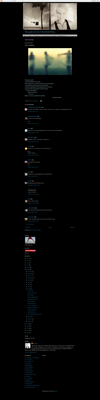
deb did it (35, 343)
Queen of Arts (29, 372)
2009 (27, 328)
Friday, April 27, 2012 (32, 212)
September (30, 278)
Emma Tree (28, 363)
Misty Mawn (29, 369)
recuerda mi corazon (30, 387)
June (29, 284)
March (29, 316)
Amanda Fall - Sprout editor (34, 107)
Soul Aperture (29, 378)
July (29, 282)
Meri (29, 199)
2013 (27, 267)
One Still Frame (29, 370)
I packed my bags (31, 312)
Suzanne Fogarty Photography (32, 385)
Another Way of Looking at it (32, 357)
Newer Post (27, 227)
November (30, 273)
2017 (27, 258)
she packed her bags (32, 293)
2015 (27, 262)
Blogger (55, 391)
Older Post (72, 227)
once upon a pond (31, 303)
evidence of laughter (32, 310)
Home (25, 35)
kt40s (29, 172)
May (29, 286)
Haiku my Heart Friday (33, 307)
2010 (27, 326)
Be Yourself (28, 359)
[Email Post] (41, 100)
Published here (61, 35)
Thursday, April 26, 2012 (33, 194)
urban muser (31, 217)
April (29, 288)
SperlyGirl (28, 380)
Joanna (29, 181)
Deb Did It (54, 35)
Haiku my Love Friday (32, 299)
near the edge (30, 290)
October (29, 275)
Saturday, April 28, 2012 (33, 221)
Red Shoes (28, 376)
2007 (27, 332)
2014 (27, 265)
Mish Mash (37, 35)
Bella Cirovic (31, 137)
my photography (46, 35)
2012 (27, 269)
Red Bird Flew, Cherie (31, 374)
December (30, 271)
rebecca (29, 160)
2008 (27, 330)
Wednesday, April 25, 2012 (34, 185)
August (29, 280)
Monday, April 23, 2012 (33, 111)
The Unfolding (31, 295)
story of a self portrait (32, 305)
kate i (29, 128)
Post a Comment (30, 224)
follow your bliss (31, 301)
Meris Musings (29, 367)
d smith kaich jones (32, 116)
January (29, 321)
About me (30, 35)
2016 (27, 260)
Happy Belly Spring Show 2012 (34, 314)
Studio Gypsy (29, 383)
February (30, 319)
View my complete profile (30, 352)
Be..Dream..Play (29, 361)
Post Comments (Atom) (36, 230)
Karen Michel (29, 365)
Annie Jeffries (31, 208)
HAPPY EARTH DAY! (33, 297)
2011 (27, 324)
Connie (29, 146)
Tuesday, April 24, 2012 (33, 141)
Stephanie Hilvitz (30, 382)
